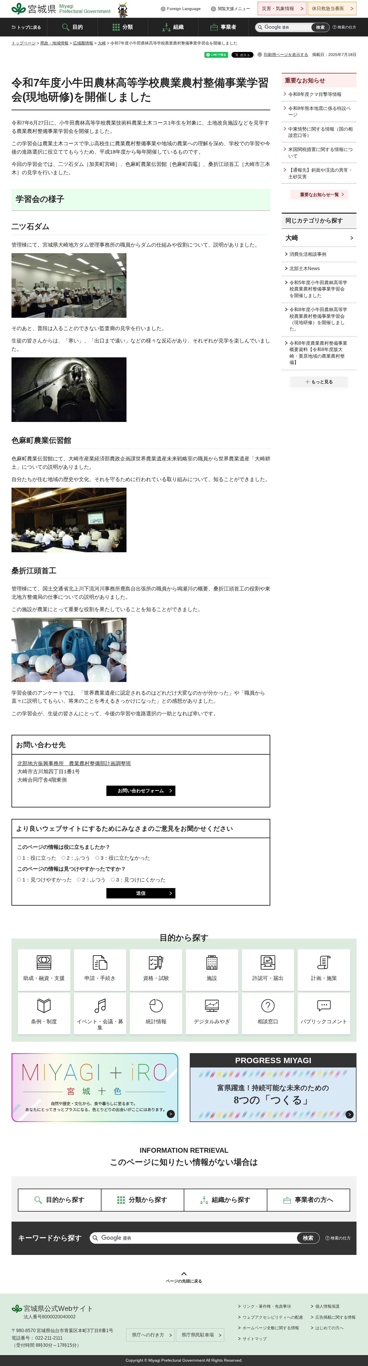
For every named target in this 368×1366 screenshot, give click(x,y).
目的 (77, 27)
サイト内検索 (260, 27)
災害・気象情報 (278, 8)
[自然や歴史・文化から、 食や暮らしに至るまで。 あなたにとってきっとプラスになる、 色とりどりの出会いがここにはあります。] (95, 1106)
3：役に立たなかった (125, 858)
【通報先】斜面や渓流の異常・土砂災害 (320, 173)
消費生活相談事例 (308, 254)
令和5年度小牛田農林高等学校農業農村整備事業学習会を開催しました (318, 289)
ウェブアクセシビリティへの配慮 (273, 1317)
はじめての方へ (329, 1328)
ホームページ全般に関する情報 (271, 1328)
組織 (178, 27)
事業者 (228, 27)
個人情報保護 (327, 1306)
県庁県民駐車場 (198, 1334)
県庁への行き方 (148, 1334)
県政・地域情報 (54, 43)
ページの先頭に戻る (184, 1281)
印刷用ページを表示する (286, 54)
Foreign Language (184, 8)
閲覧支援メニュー (234, 8)
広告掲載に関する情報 (335, 1317)
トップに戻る (29, 27)
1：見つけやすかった (47, 880)
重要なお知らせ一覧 (319, 194)
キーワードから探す (50, 1238)
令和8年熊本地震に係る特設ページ (319, 111)
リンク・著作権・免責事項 (267, 1306)
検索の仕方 (347, 27)
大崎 (102, 43)
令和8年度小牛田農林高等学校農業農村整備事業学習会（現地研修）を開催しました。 (318, 319)
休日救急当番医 (328, 8)
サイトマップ (255, 1338)
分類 (127, 27)
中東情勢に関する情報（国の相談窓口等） (320, 132)
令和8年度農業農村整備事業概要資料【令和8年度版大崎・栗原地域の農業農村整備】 (318, 353)
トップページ (24, 43)
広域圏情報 (83, 43)
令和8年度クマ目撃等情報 (315, 94)
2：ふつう (78, 858)
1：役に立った (39, 858)
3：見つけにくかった (141, 880)
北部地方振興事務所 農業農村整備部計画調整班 (74, 763)
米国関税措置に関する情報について (320, 152)
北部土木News (305, 268)
